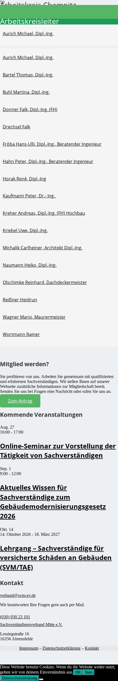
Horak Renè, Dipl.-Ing (24, 179)
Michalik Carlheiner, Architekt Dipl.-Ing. (42, 248)
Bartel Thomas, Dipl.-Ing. (28, 75)
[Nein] (41, 679)
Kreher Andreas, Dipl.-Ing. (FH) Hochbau (44, 213)
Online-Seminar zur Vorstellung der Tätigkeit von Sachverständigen (58, 450)
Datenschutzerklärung (61, 648)
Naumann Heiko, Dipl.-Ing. (30, 265)
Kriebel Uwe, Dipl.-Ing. (25, 230)
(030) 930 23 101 (15, 616)
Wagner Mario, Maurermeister (34, 317)
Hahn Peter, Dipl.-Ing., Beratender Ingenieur (48, 161)
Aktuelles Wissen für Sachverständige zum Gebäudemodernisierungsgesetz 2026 (53, 501)
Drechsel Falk (16, 127)
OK (78, 672)
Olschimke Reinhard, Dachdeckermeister (45, 282)
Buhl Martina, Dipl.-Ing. (26, 92)
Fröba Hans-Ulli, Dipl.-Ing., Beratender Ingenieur (52, 144)
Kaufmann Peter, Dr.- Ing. (29, 196)
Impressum (28, 648)
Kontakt (92, 648)
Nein (88, 672)
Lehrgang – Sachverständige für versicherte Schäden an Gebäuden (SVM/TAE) (56, 558)
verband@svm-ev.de (18, 595)
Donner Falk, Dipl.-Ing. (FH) (30, 109)
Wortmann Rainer (21, 334)
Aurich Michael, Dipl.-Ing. (28, 34)
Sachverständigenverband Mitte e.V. (31, 624)
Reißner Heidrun (20, 300)
